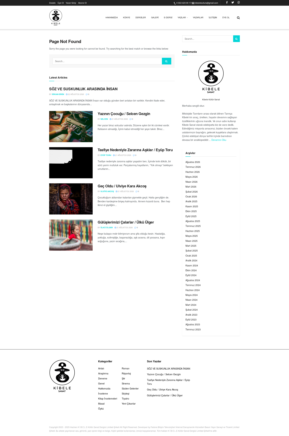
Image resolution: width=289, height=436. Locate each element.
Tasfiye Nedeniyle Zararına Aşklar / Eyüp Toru (135, 149)
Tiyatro (125, 398)
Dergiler (140, 17)
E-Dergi (168, 17)
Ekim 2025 (191, 211)
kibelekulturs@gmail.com (206, 2)
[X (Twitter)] (232, 3)
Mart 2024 (190, 304)
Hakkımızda (112, 17)
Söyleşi (125, 393)
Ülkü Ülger (107, 227)
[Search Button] (166, 61)
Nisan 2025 (191, 240)
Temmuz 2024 (193, 285)
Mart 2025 (190, 245)
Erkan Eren (58, 94)
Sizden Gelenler (130, 388)
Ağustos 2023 (192, 324)
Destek (52, 2)
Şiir (123, 378)
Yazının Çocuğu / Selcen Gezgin (124, 113)
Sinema (126, 383)
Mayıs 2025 (191, 235)
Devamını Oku (218, 139)
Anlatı (101, 368)
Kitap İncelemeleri (107, 398)
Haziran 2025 (192, 231)
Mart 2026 (190, 186)
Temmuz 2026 (193, 166)
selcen (104, 119)
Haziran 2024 (192, 290)
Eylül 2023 (191, 319)
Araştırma (103, 373)
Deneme (102, 378)
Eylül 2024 (191, 275)
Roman (125, 368)
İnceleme (103, 393)
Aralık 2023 (191, 314)
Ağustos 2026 (192, 162)
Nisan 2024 (191, 299)
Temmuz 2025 (193, 226)
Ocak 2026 (191, 196)
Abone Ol (82, 2)
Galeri (155, 17)
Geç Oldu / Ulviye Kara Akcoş (122, 186)
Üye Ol (61, 2)
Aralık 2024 (191, 260)
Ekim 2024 (191, 270)
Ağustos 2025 (192, 221)
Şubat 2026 (191, 191)
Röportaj (126, 373)
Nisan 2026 (191, 181)
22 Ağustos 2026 (75, 94)
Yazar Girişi (71, 2)
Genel (101, 383)
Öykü (101, 408)
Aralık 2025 (191, 201)
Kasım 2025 (191, 206)
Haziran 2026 (192, 171)
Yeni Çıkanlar (129, 403)
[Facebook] (227, 3)
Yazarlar (198, 17)
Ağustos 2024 (192, 280)
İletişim (213, 17)
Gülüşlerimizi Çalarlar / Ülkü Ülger (126, 222)
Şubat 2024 (191, 309)
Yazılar (182, 17)
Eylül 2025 (191, 216)
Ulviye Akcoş (107, 191)
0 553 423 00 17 (183, 2)
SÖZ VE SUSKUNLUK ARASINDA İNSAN (83, 88)
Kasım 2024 (191, 265)
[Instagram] (238, 3)
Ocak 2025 (191, 255)
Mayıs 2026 (191, 176)
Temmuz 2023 (193, 329)
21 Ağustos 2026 (119, 119)
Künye (126, 17)
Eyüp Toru (106, 155)
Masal (101, 403)
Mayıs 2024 (191, 295)
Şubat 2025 (191, 250)
